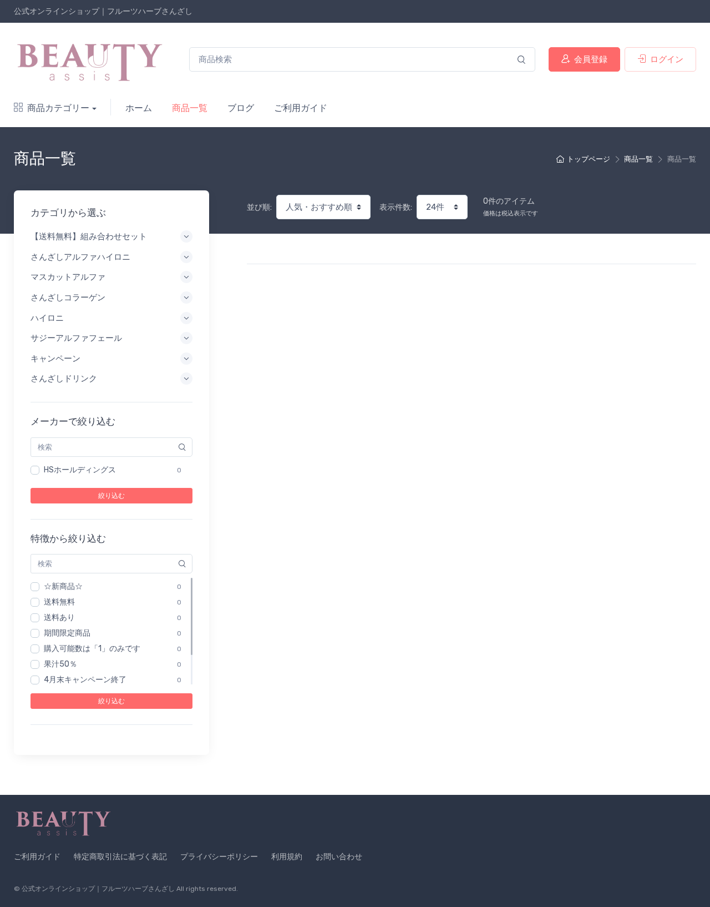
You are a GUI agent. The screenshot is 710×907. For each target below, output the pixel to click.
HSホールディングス (80, 470)
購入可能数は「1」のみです (92, 648)
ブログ (240, 108)
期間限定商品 (67, 633)
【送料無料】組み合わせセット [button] (89, 236)
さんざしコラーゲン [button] (68, 298)
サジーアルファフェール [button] (76, 338)
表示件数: (395, 207)
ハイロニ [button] (47, 318)
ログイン (666, 59)
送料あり (59, 617)
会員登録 (590, 59)
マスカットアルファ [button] (68, 277)
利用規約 (286, 856)
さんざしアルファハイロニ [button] (80, 257)
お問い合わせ (339, 856)
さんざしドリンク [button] (64, 379)
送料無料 (59, 602)
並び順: (259, 207)
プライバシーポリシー (219, 856)
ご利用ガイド (300, 108)
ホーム (138, 108)
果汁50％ (60, 664)
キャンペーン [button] (55, 359)
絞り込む (111, 496)
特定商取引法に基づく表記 (120, 856)
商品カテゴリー (58, 108)
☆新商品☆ (63, 586)
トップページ (588, 159)
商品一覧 (189, 108)
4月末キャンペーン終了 (85, 679)
